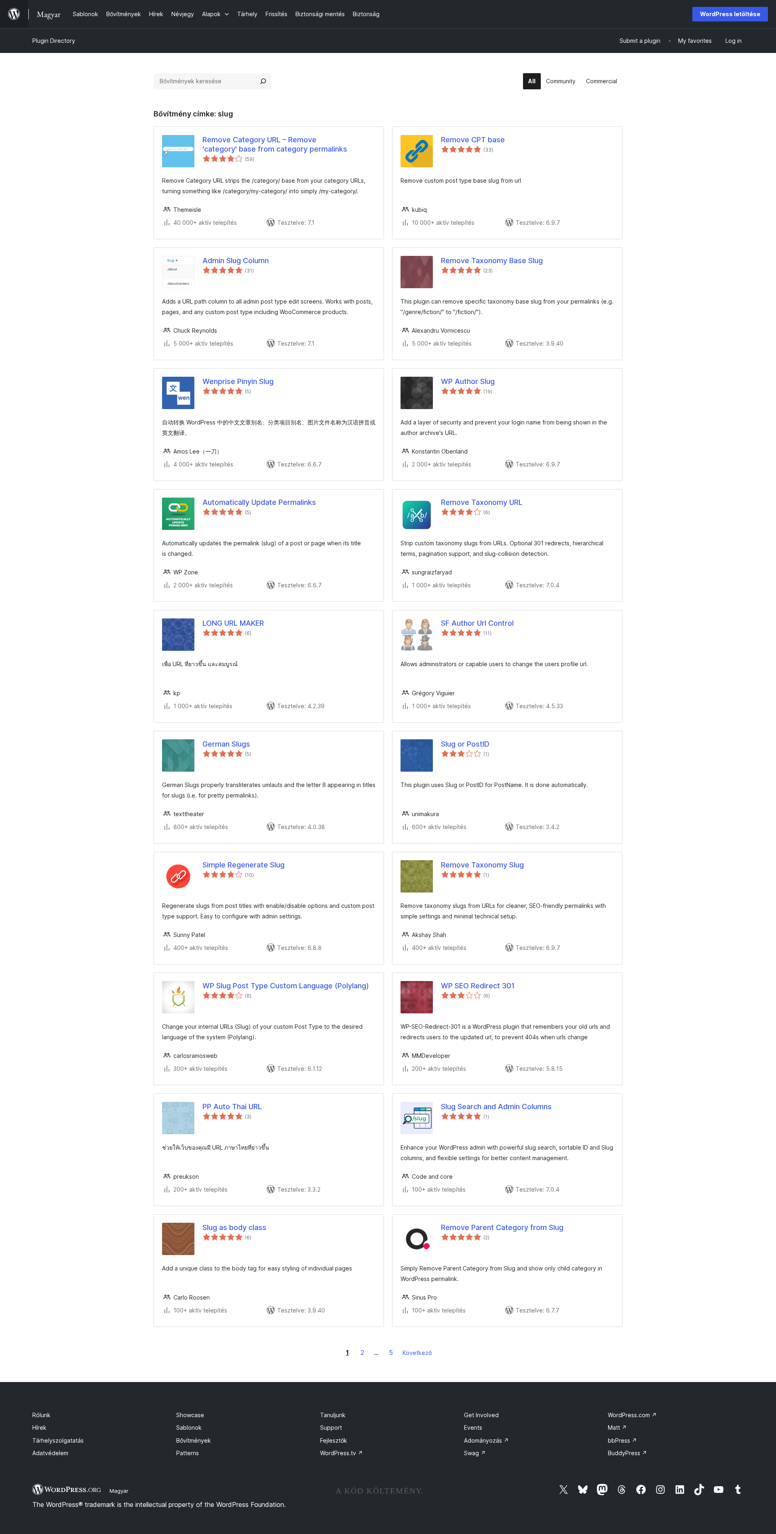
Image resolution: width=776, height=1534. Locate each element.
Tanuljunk (333, 1415)
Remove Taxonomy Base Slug (492, 260)
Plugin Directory (53, 40)
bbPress (622, 1440)
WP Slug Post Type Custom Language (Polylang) (285, 985)
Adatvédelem (50, 1453)
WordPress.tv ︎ (341, 1453)
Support (331, 1427)
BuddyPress (627, 1453)
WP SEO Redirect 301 (478, 985)
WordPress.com (632, 1415)
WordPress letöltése (730, 14)
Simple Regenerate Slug (243, 865)
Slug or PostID (465, 744)
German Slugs (226, 744)
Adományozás (486, 1440)
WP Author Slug (468, 381)
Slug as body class (234, 1227)
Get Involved (481, 1415)
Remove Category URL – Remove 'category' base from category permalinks (274, 144)
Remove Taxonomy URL (482, 502)
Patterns (187, 1453)
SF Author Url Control (477, 623)
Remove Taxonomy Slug (482, 865)
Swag (475, 1453)
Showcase (190, 1415)
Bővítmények (193, 1440)
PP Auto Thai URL (232, 1106)
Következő (417, 1352)
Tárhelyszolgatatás (58, 1440)
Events (473, 1427)
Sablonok (189, 1427)
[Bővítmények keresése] (263, 81)
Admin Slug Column (235, 260)
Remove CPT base (473, 139)
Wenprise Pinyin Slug (238, 381)
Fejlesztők (333, 1440)
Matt (617, 1427)
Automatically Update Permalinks (259, 502)
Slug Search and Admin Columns (496, 1106)
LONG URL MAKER (233, 623)
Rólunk (41, 1415)
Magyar (119, 1491)
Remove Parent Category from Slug (502, 1227)
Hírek (39, 1427)
